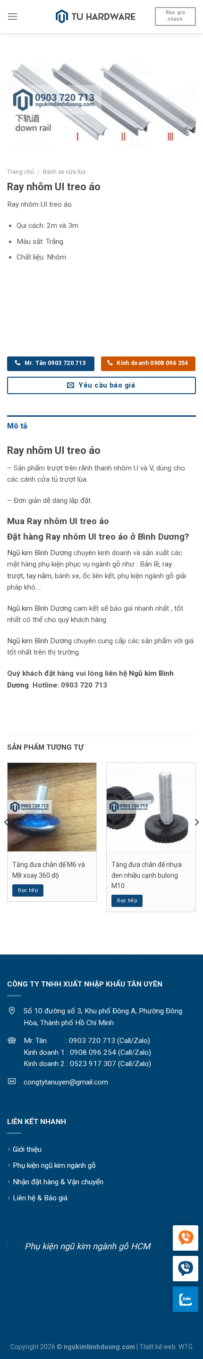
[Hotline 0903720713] (185, 1269)
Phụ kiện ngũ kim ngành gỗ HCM (87, 1246)
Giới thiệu (27, 1149)
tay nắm (38, 576)
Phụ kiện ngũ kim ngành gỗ (54, 1165)
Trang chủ (20, 171)
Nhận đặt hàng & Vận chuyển (58, 1182)
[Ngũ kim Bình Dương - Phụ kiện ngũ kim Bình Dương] (96, 16)
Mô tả (17, 425)
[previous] (6, 841)
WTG (185, 1347)
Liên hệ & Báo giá (40, 1198)
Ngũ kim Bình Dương (39, 553)
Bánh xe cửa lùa (64, 171)
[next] (196, 841)
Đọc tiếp (28, 890)
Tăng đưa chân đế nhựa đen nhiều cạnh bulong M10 (146, 875)
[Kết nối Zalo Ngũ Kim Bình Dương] (185, 1299)
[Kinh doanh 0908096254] (185, 1238)
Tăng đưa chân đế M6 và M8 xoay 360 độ (48, 870)
